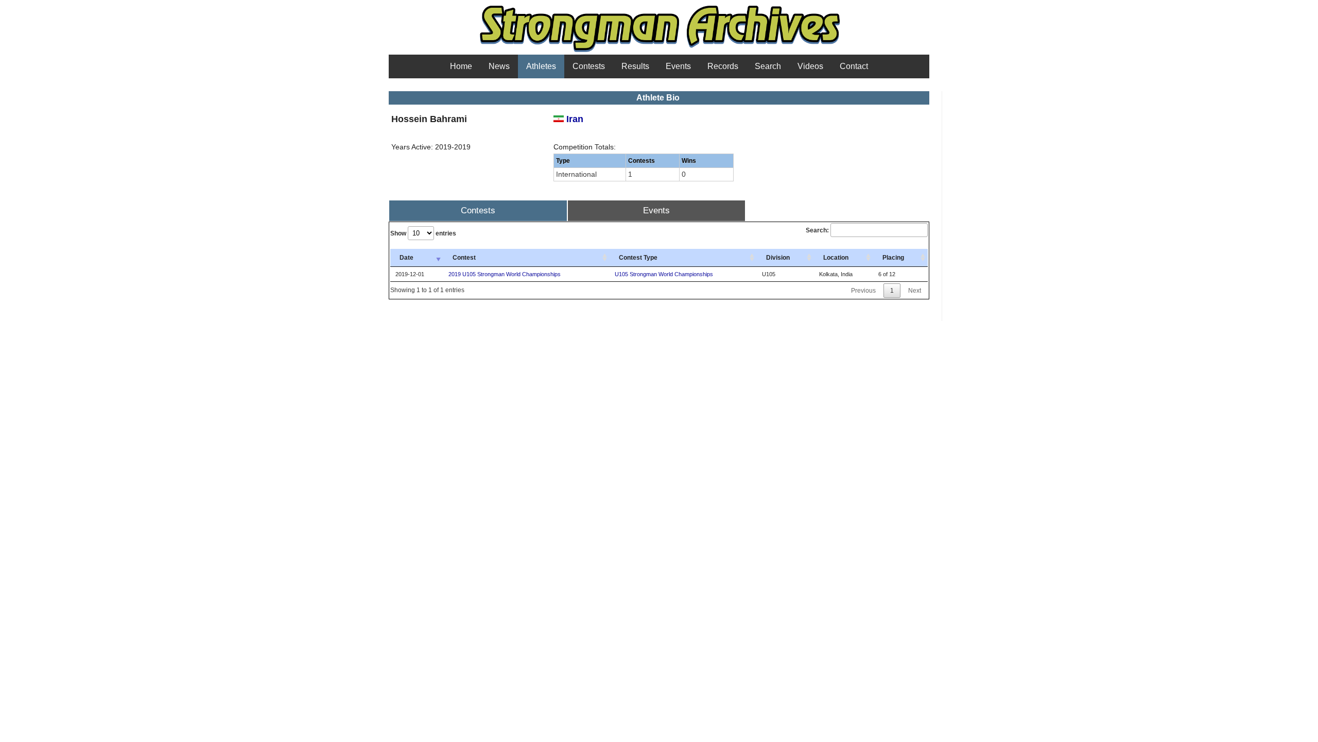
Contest (464, 257)
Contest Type (638, 257)
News (499, 66)
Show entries (423, 233)
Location (835, 257)
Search (768, 66)
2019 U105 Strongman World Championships (504, 274)
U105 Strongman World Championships (664, 274)
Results (635, 66)
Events (678, 66)
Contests (589, 66)
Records (722, 66)
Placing (893, 257)
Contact (854, 66)
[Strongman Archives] (659, 51)
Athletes (541, 66)
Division (778, 257)
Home (461, 66)
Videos (810, 66)
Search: (817, 230)
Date (406, 257)
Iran (573, 119)
